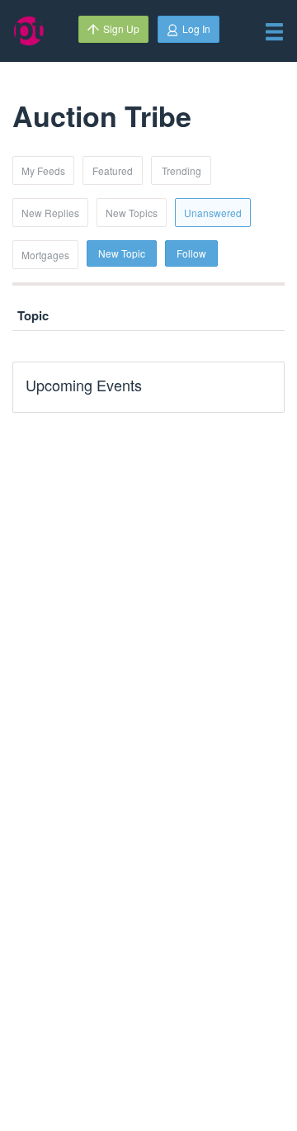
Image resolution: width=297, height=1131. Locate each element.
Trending (181, 170)
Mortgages (45, 255)
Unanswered (213, 213)
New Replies (50, 213)
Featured (112, 170)
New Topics (132, 213)
